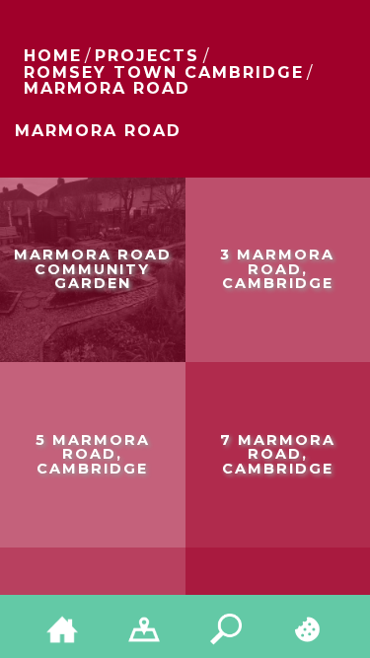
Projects (147, 55)
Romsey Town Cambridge (164, 72)
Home (53, 55)
